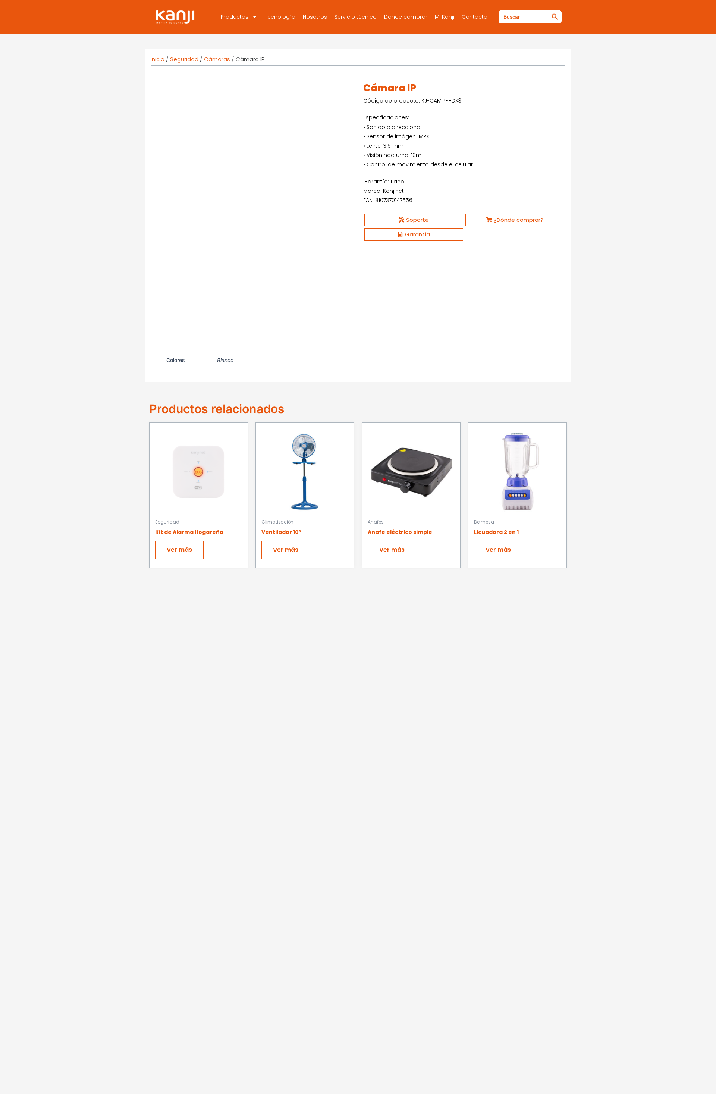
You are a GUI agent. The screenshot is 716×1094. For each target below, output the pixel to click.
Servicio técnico (356, 17)
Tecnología (280, 17)
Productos (234, 17)
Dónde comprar (405, 17)
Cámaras (217, 59)
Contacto (474, 17)
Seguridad (184, 59)
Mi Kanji (444, 17)
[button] (341, 93)
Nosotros (315, 17)
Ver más (179, 553)
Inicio (157, 59)
